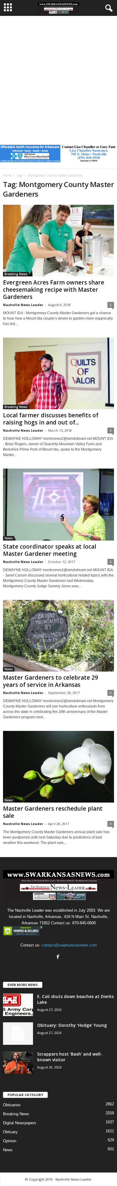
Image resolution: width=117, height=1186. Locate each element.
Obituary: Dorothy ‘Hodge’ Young (72, 1025)
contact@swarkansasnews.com (69, 945)
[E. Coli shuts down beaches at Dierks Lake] (18, 1005)
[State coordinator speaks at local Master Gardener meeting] (58, 504)
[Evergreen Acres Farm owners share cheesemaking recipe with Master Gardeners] (58, 240)
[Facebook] (58, 957)
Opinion (9, 1141)
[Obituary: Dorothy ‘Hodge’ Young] (18, 1033)
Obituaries (12, 1105)
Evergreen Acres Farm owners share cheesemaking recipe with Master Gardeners (53, 290)
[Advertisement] (58, 77)
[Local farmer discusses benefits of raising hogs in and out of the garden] (58, 373)
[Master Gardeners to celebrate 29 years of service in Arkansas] (58, 636)
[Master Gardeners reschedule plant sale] (58, 767)
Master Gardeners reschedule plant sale (53, 812)
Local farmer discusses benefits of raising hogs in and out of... (50, 418)
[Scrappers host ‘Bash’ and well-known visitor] (18, 1062)
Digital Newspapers (19, 1123)
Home (7, 175)
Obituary (10, 1132)
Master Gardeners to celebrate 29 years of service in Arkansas (50, 681)
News (8, 538)
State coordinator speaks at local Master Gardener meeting (49, 550)
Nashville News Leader (23, 304)
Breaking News (16, 274)
